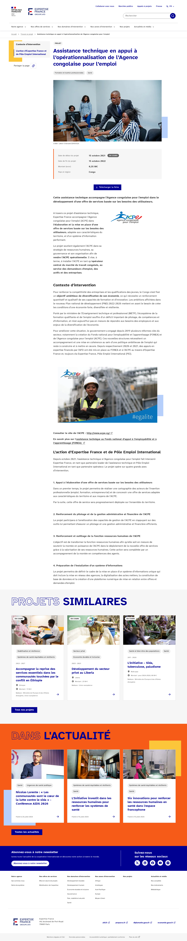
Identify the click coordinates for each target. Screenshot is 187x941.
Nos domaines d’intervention (70, 27)
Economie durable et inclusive (78, 889)
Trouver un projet (27, 34)
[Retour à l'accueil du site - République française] (38, 11)
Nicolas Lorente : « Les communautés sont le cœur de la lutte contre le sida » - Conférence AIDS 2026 (37, 798)
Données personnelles (77, 937)
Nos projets (125, 27)
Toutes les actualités (27, 832)
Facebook (152, 863)
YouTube (160, 863)
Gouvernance (72, 894)
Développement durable (75, 881)
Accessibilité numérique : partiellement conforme (107, 937)
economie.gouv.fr (165, 923)
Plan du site (133, 937)
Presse (159, 6)
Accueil (14, 34)
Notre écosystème (17, 885)
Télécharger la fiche (109, 187)
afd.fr (105, 923)
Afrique (97, 881)
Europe (97, 894)
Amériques (99, 885)
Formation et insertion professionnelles (69, 73)
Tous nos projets (24, 710)
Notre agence (17, 27)
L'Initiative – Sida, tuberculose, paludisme (144, 664)
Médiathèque (155, 889)
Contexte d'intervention (28, 44)
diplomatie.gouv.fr (141, 923)
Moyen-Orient (100, 898)
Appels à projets (144, 6)
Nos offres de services (40, 27)
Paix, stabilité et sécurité (76, 898)
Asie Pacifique (100, 889)
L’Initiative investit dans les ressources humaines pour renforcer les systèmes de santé (91, 804)
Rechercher (173, 16)
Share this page (33, 66)
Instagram (168, 863)
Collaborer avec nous (105, 6)
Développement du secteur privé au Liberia (91, 670)
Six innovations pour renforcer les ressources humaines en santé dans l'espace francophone (149, 804)
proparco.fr (120, 923)
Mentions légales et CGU (56, 937)
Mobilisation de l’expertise (48, 885)
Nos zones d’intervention (101, 27)
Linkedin (145, 863)
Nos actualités (156, 881)
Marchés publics (126, 6)
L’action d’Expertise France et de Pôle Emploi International (31, 52)
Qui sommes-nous (18, 881)
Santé (90, 73)
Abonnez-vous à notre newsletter (30, 863)
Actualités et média (142, 27)
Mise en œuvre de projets (48, 881)
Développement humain (75, 885)
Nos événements (157, 885)
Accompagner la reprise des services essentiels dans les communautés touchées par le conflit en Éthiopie (37, 674)
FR (170, 6)
